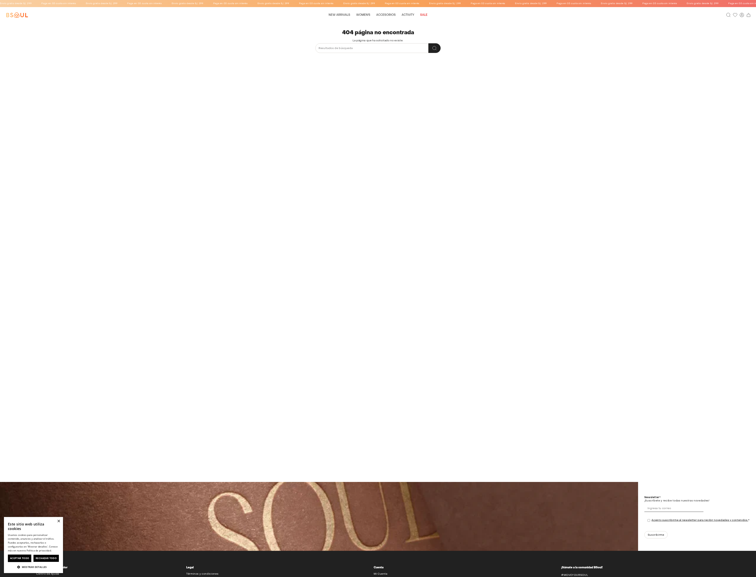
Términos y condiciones (202, 573)
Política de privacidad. (39, 550)
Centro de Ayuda (47, 573)
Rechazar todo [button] (46, 558)
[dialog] (33, 545)
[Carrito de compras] (748, 15)
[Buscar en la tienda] (434, 48)
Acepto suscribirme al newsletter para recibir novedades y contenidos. (699, 520)
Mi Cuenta (380, 573)
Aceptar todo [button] (19, 558)
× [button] (58, 521)
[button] (363, 15)
